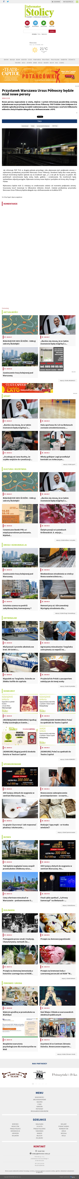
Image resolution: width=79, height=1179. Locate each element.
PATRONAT (39, 1109)
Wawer (35, 63)
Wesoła (40, 63)
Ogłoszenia (44, 34)
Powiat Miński (37, 60)
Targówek (17, 63)
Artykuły (34, 34)
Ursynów (29, 63)
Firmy (39, 34)
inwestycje (25, 126)
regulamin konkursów (39, 1111)
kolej (32, 126)
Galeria (39, 1102)
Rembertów (64, 60)
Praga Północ (46, 60)
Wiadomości (39, 1097)
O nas (39, 1104)
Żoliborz (61, 63)
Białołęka (12, 60)
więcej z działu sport (69, 464)
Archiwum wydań (39, 1100)
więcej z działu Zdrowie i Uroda (66, 1054)
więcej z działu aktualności (67, 380)
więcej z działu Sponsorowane (66, 832)
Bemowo (6, 60)
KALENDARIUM (35, 26)
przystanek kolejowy (43, 126)
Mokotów (24, 60)
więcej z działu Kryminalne (67, 686)
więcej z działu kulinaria (68, 978)
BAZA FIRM (51, 26)
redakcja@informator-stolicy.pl (41, 1154)
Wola (56, 63)
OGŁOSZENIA (44, 26)
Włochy (52, 63)
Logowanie (57, 2)
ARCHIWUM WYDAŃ (27, 27)
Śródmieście (71, 60)
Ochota (30, 60)
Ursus (23, 63)
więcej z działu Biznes (69, 905)
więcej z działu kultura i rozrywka (65, 540)
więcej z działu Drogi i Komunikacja (65, 613)
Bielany (18, 60)
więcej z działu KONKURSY (67, 759)
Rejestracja (69, 2)
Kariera (39, 1106)
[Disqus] (39, 232)
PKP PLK (55, 126)
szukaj (52, 31)
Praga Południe (55, 60)
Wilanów (46, 63)
